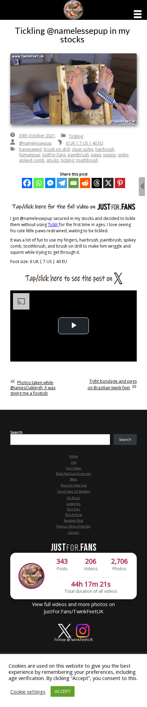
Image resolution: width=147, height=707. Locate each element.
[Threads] (97, 183)
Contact (73, 532)
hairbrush (104, 149)
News (73, 479)
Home (73, 456)
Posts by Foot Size (74, 485)
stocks (52, 160)
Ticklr (53, 224)
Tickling (76, 136)
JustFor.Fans (54, 155)
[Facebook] (27, 183)
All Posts (73, 498)
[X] (108, 183)
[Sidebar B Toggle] (141, 186)
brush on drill (57, 149)
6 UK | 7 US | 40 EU (84, 143)
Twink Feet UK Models (73, 491)
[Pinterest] (120, 183)
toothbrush (87, 160)
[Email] (73, 183)
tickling (67, 160)
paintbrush (78, 155)
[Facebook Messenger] (50, 183)
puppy (109, 155)
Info (74, 462)
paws (96, 155)
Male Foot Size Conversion (73, 473)
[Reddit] (85, 183)
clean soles (82, 149)
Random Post (73, 520)
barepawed (30, 149)
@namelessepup (35, 143)
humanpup (29, 155)
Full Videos (73, 468)
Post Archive (73, 514)
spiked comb (31, 160)
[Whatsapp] (39, 183)
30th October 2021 (37, 136)
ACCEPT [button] (62, 691)
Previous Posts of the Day (73, 526)
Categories (73, 504)
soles (123, 155)
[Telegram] (62, 183)
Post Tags (73, 509)
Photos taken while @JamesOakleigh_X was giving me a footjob (32, 388)
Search (16, 432)
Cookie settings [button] (27, 692)
